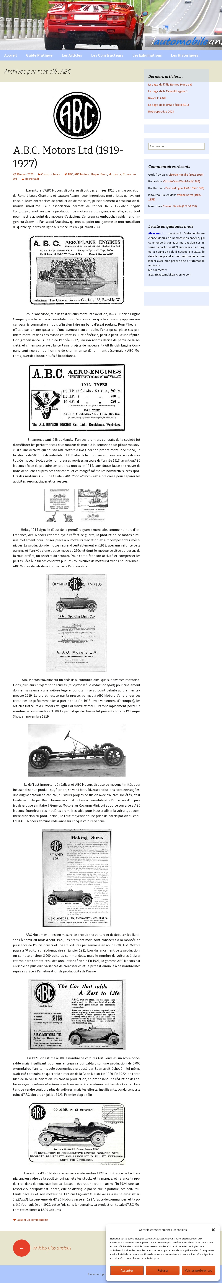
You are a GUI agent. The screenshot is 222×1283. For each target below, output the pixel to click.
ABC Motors (82, 174)
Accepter (127, 1270)
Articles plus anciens (45, 1248)
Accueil (10, 55)
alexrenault (32, 179)
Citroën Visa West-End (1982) (181, 181)
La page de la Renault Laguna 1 (168, 91)
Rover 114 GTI (157, 98)
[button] (213, 1230)
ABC (70, 174)
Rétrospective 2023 (161, 111)
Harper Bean (99, 174)
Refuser (162, 1270)
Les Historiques (184, 55)
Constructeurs (50, 174)
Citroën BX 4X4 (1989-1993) (180, 206)
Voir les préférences (198, 1270)
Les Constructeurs (107, 55)
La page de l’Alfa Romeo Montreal (170, 84)
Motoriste (115, 174)
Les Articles (72, 55)
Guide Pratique (39, 55)
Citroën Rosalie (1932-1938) (186, 175)
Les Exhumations (147, 55)
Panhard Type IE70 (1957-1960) (184, 188)
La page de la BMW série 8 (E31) (168, 105)
